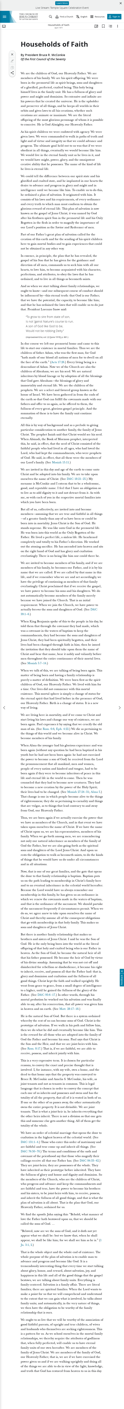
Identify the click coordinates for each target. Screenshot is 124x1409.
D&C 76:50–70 (30, 1151)
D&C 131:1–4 (29, 1142)
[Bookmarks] (103, 26)
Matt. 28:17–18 (68, 1009)
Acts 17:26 (57, 362)
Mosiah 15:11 (60, 462)
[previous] (4, 707)
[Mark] (12, 61)
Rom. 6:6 (48, 729)
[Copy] (12, 67)
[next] (119, 707)
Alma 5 (95, 792)
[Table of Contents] (3, 26)
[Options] (117, 26)
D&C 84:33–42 (89, 1161)
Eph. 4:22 (62, 729)
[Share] (12, 72)
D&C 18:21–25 (76, 479)
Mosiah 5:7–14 (36, 663)
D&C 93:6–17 (46, 995)
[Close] (12, 54)
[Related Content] (110, 26)
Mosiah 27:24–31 (78, 792)
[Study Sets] (96, 26)
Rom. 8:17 (33, 1049)
